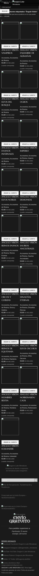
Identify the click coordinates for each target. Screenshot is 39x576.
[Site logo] (19, 3)
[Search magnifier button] (36, 480)
